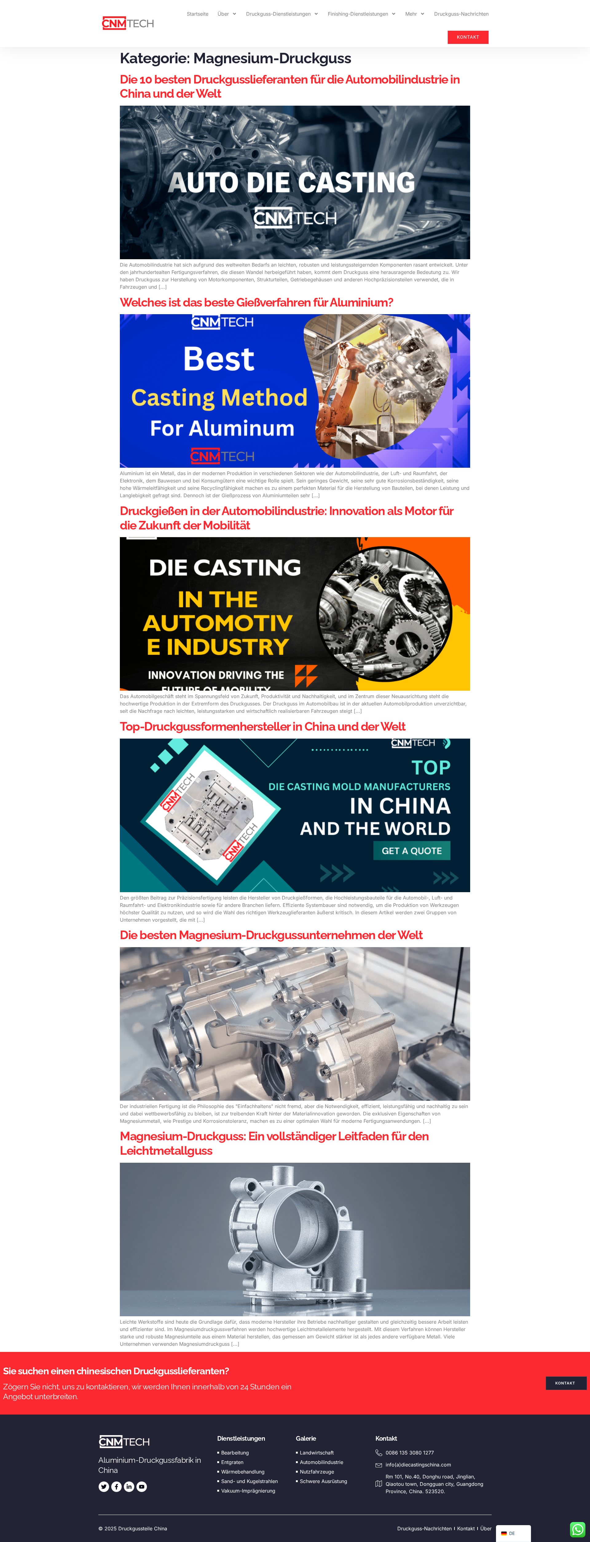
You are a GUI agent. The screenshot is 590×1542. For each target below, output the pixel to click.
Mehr (411, 14)
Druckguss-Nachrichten (461, 14)
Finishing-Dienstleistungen (358, 14)
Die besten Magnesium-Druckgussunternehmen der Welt (271, 935)
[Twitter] (103, 1486)
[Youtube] (141, 1486)
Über (223, 14)
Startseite (197, 14)
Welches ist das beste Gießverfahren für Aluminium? (256, 302)
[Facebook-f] (116, 1486)
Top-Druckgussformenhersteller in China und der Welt (263, 726)
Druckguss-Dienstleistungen (278, 14)
